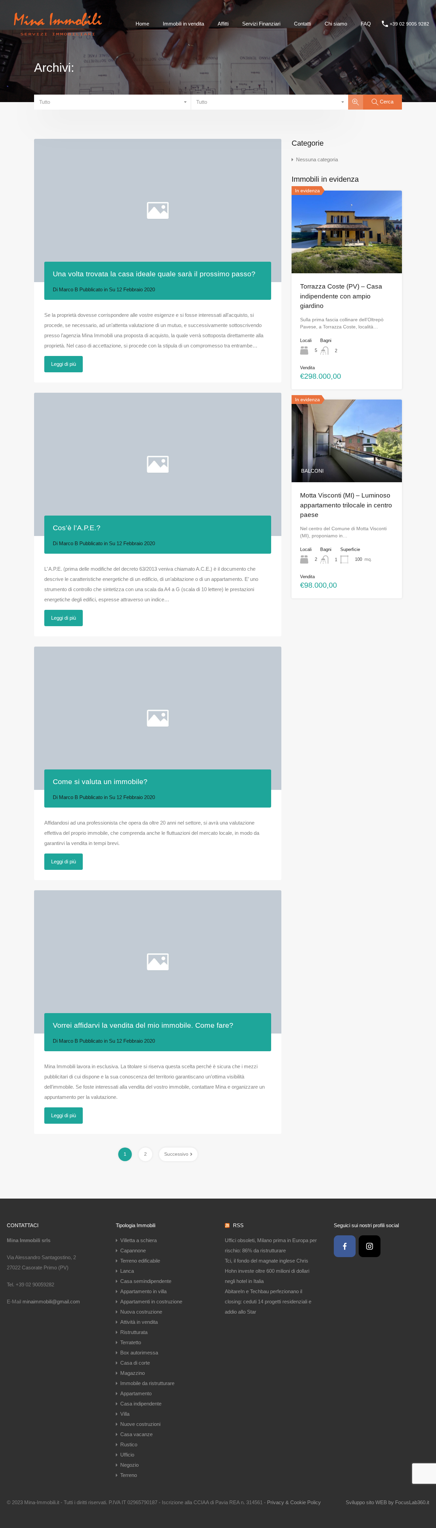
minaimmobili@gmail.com (51, 1301)
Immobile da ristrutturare (147, 1383)
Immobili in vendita (183, 24)
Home (142, 24)
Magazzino (132, 1373)
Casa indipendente (140, 1404)
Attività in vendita (139, 1322)
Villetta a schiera (138, 1240)
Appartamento (136, 1393)
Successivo (176, 1154)
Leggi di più (63, 364)
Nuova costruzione (141, 1312)
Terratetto (130, 1342)
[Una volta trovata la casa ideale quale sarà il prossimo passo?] (157, 210)
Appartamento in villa (143, 1291)
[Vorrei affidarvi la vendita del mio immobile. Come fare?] (157, 962)
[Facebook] (345, 1246)
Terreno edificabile (140, 1261)
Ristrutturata (133, 1332)
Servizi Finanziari (261, 24)
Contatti (302, 24)
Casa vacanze (136, 1434)
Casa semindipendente (145, 1281)
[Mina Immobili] (58, 37)
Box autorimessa (139, 1352)
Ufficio (127, 1455)
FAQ (366, 24)
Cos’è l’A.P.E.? (76, 528)
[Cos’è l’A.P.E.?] (157, 464)
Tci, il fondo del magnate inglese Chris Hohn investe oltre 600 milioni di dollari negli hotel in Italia (267, 1271)
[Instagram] (369, 1246)
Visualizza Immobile (347, 256)
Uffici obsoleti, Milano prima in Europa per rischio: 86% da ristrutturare (271, 1245)
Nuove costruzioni (140, 1424)
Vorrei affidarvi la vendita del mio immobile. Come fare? (143, 1025)
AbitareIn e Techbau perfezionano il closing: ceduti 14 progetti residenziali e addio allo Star (268, 1301)
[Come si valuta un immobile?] (157, 718)
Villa (124, 1414)
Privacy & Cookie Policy (294, 1502)
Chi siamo (336, 24)
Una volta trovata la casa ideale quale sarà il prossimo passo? (154, 274)
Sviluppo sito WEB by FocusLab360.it (387, 1502)
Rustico (128, 1444)
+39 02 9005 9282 (409, 24)
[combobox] (112, 102)
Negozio (129, 1465)
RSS (238, 1225)
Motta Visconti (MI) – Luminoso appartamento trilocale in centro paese (346, 505)
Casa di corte (135, 1363)
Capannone (133, 1250)
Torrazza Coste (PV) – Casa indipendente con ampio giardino (341, 296)
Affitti (223, 24)
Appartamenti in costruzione (151, 1301)
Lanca (127, 1271)
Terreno (128, 1475)
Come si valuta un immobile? (100, 781)
